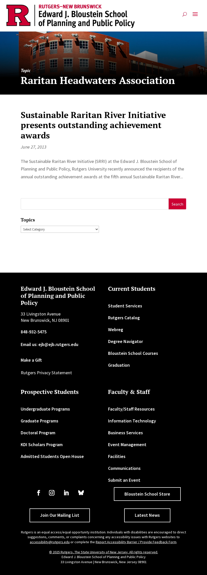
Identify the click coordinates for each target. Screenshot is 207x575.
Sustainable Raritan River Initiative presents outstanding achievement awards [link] (93, 125)
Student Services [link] (125, 306)
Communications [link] (124, 468)
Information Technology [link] (132, 421)
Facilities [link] (116, 456)
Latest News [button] (147, 515)
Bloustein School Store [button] (147, 494)
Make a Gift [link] (31, 360)
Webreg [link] (115, 329)
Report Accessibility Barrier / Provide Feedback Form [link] (136, 542)
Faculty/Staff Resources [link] (131, 409)
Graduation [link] (119, 365)
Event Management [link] (127, 444)
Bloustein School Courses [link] (133, 353)
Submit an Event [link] (124, 480)
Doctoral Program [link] (38, 433)
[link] (70, 16)
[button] (195, 16)
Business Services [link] (125, 433)
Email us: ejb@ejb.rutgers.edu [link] (49, 344)
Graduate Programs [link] (39, 421)
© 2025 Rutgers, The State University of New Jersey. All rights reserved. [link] (103, 552)
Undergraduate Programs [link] (45, 409)
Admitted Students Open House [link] (52, 456)
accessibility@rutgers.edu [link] (50, 542)
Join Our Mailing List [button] (59, 515)
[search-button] (185, 16)
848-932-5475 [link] (33, 332)
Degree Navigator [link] (125, 341)
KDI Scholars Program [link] (42, 444)
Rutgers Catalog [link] (124, 318)
